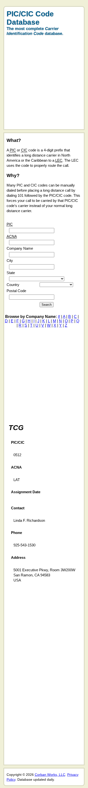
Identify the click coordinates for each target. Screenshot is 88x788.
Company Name (20, 248)
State (11, 273)
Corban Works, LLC (50, 775)
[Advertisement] (44, 85)
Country (13, 285)
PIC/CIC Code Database (30, 18)
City (10, 260)
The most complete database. (35, 31)
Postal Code (16, 291)
